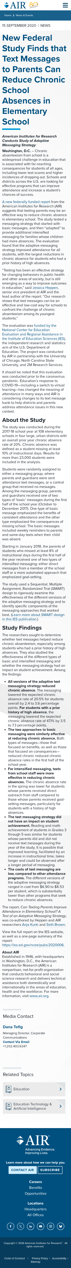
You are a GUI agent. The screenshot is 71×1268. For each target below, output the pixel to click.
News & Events (24, 15)
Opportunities (35, 1193)
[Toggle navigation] (65, 5)
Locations (36, 1203)
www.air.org (38, 996)
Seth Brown (55, 925)
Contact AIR (22, 1170)
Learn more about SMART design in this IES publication (33, 617)
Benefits (35, 1188)
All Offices (35, 1215)
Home (7, 15)
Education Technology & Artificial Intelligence (32, 1106)
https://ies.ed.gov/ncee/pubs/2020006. (33, 945)
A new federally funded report (26, 202)
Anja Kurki (30, 925)
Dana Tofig (13, 1027)
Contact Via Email (16, 1042)
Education (21, 1089)
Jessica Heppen (45, 288)
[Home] (21, 5)
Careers (35, 1182)
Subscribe (50, 1170)
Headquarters (36, 1209)
